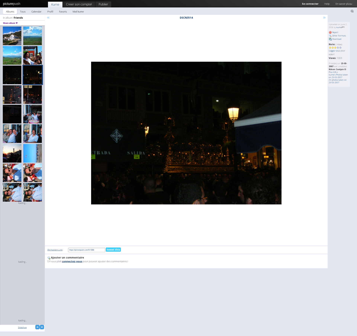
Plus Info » (333, 72)
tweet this (113, 249)
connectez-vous (72, 261)
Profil (50, 11)
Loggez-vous (334, 50)
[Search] (352, 11)
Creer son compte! (79, 4)
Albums (10, 11)
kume (339, 27)
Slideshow (22, 327)
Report (335, 32)
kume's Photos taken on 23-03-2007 (338, 76)
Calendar (36, 11)
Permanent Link (54, 249)
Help (327, 3)
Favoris (63, 11)
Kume (55, 4)
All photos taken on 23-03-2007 (338, 81)
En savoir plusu (344, 3)
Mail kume (78, 11)
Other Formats (339, 35)
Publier (103, 4)
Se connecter (310, 3)
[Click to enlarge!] (186, 133)
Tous (22, 11)
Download (336, 39)
